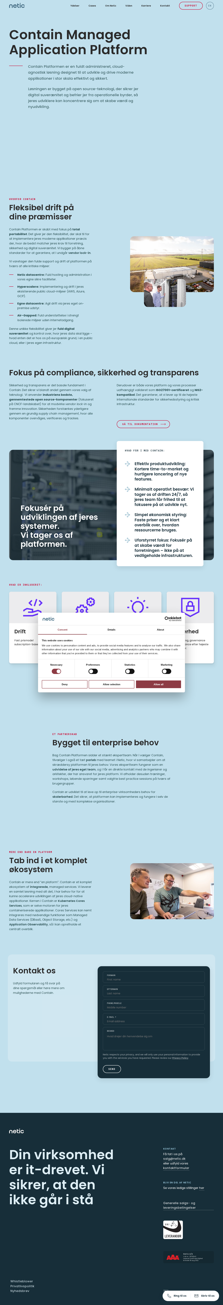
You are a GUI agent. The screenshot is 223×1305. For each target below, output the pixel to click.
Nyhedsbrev (19, 1291)
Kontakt (165, 5)
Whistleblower (21, 1281)
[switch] (93, 671)
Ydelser (75, 5)
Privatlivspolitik (22, 1286)
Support (191, 5)
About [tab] (160, 629)
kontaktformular (176, 1168)
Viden (128, 5)
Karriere (146, 5)
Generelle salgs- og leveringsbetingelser (179, 1205)
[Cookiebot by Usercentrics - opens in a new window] (167, 618)
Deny (65, 684)
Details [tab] (112, 629)
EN (210, 5)
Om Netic (110, 5)
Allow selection (111, 684)
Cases (92, 5)
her (201, 1188)
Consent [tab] (62, 629)
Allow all (158, 684)
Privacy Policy (180, 1058)
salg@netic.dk (174, 1159)
